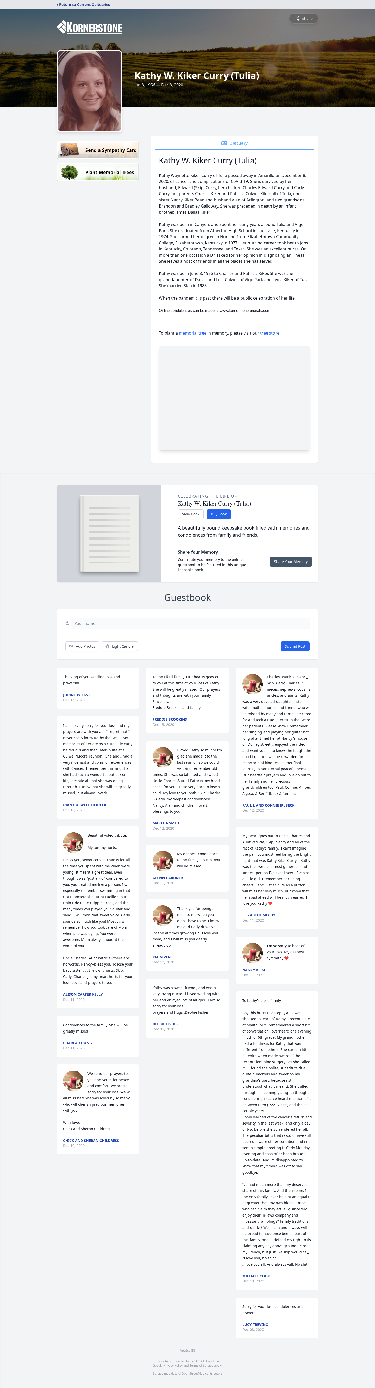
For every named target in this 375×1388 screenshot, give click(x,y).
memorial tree (192, 333)
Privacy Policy (173, 1365)
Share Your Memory (291, 561)
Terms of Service (201, 1365)
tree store (269, 333)
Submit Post (295, 646)
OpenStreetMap (193, 1373)
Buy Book (219, 514)
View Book (190, 514)
